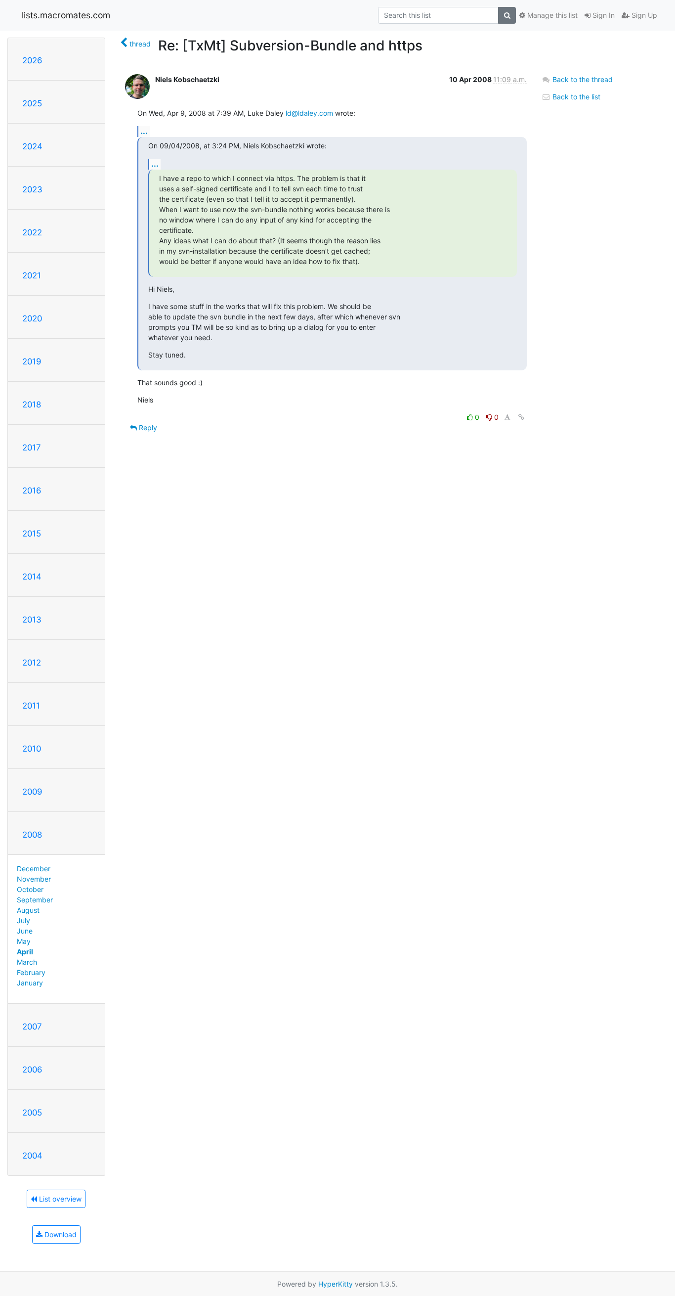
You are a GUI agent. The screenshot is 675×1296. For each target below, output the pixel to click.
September (35, 899)
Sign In (603, 15)
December (33, 868)
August (28, 910)
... (144, 131)
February (31, 972)
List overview (59, 1199)
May (24, 941)
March (27, 962)
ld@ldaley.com (309, 113)
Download (59, 1234)
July (23, 920)
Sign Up (643, 15)
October (30, 889)
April (25, 951)
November (34, 879)
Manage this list (551, 15)
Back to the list (575, 96)
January (30, 983)
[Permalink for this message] (521, 417)
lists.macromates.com (66, 15)
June (25, 931)
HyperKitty (335, 1284)
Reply (147, 427)
